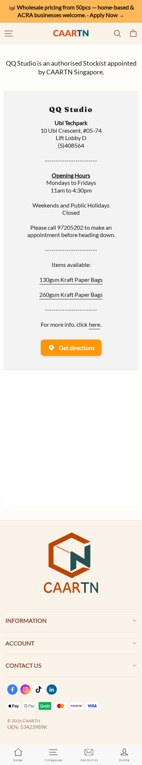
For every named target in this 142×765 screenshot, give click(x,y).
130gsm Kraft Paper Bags (71, 279)
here (94, 324)
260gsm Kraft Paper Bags (71, 294)
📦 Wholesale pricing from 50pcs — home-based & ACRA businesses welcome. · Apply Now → (71, 11)
